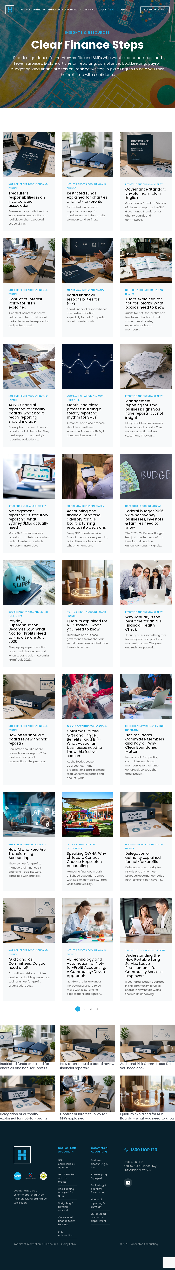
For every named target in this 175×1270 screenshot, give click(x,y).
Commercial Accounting (62, 9)
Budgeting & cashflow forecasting (98, 1189)
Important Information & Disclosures (36, 1244)
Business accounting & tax (99, 1164)
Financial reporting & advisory (98, 1203)
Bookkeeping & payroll (99, 1176)
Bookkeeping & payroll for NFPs (66, 1192)
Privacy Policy (68, 1244)
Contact (125, 9)
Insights (113, 9)
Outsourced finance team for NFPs (66, 1221)
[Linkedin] (128, 1182)
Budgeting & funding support (65, 1206)
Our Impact (90, 9)
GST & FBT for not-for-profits (66, 1178)
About (102, 9)
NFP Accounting (31, 9)
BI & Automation (65, 1233)
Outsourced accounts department (98, 1217)
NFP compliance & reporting (67, 1164)
